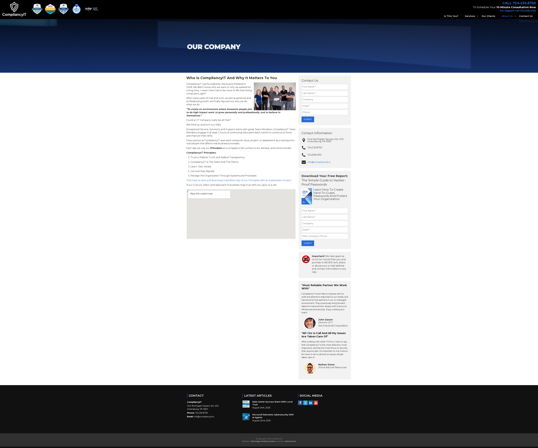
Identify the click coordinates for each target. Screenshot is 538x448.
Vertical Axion (290, 441)
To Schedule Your (504, 7)
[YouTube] (316, 402)
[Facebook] (300, 402)
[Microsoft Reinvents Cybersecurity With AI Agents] (246, 416)
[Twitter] (305, 402)
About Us (507, 16)
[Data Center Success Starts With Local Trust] (246, 404)
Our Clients (488, 16)
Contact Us (526, 16)
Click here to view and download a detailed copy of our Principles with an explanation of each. (238, 180)
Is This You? (451, 16)
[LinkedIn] (310, 402)
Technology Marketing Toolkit (263, 441)
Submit (308, 119)
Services (470, 16)
